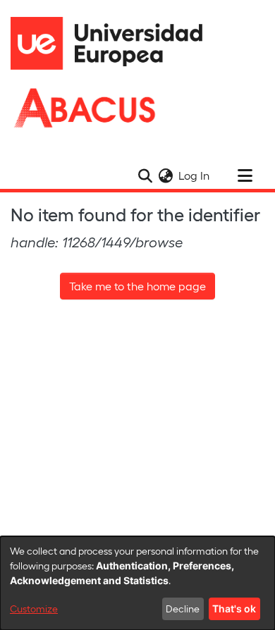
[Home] (113, 43)
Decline (183, 608)
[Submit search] (145, 175)
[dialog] (137, 583)
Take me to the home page (137, 285)
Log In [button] (194, 175)
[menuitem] (165, 175)
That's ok (234, 608)
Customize (34, 608)
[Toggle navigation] (244, 175)
